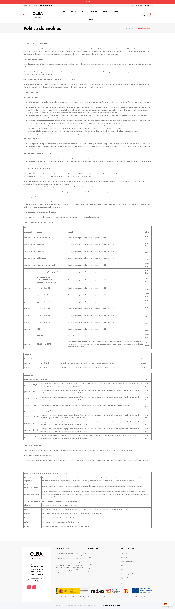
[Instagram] (29, 587)
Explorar (93, 2)
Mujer (83, 11)
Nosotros (73, 11)
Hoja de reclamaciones (127, 578)
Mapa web (124, 553)
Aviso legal (124, 557)
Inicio (63, 11)
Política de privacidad (127, 561)
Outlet (105, 11)
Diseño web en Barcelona (110, 605)
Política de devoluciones (128, 569)
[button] (27, 2)
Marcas (116, 11)
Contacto (90, 19)
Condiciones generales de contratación (132, 573)
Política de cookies (126, 565)
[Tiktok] (34, 587)
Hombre (94, 11)
